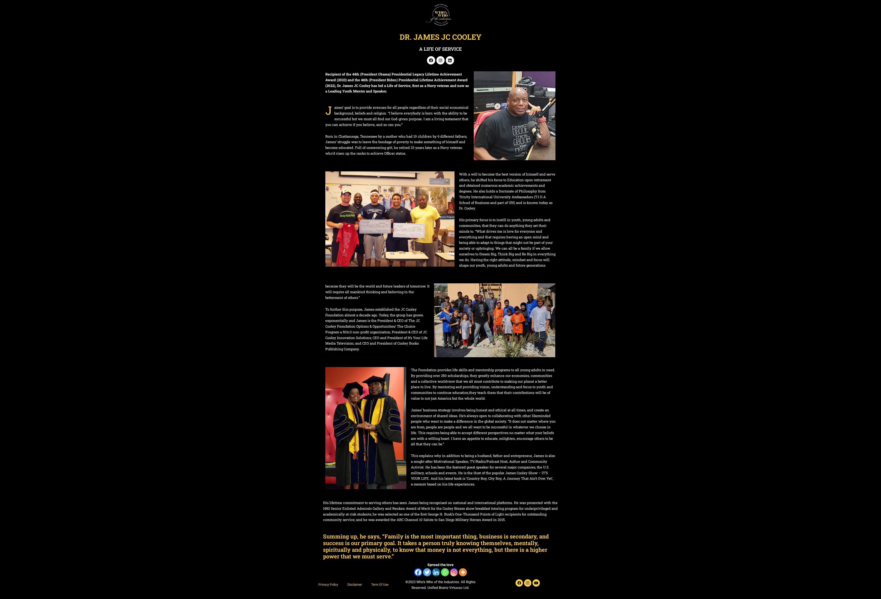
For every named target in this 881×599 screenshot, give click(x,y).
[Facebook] (418, 572)
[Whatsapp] (445, 572)
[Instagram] (454, 572)
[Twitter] (427, 572)
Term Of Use (379, 584)
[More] (463, 572)
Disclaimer (354, 584)
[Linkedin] (436, 572)
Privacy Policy (328, 584)
